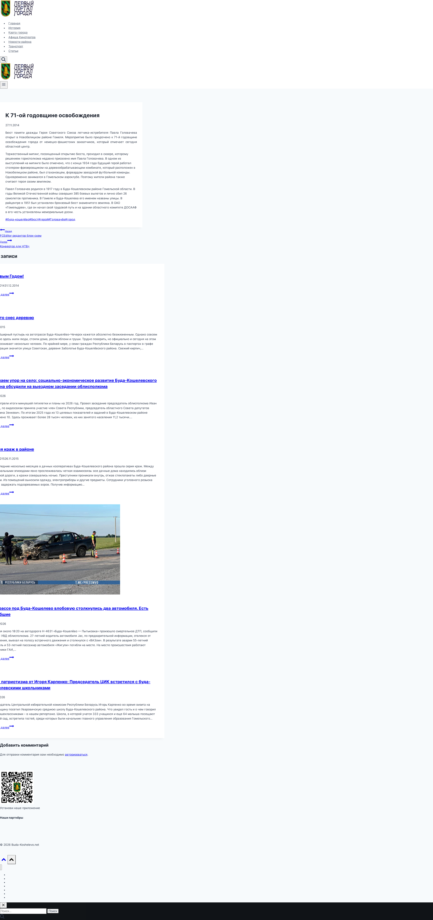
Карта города (18, 32)
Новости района (19, 41)
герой (43, 219)
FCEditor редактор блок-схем (20, 233)
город (70, 219)
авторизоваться (76, 754)
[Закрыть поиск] (3, 905)
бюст (33, 219)
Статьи (13, 51)
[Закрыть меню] (1, 867)
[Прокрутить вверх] (3, 860)
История (14, 28)
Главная (14, 23)
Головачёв (56, 219)
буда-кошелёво (17, 219)
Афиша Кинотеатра (22, 37)
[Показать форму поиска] (3, 59)
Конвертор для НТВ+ (15, 244)
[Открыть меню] (4, 85)
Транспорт (15, 46)
